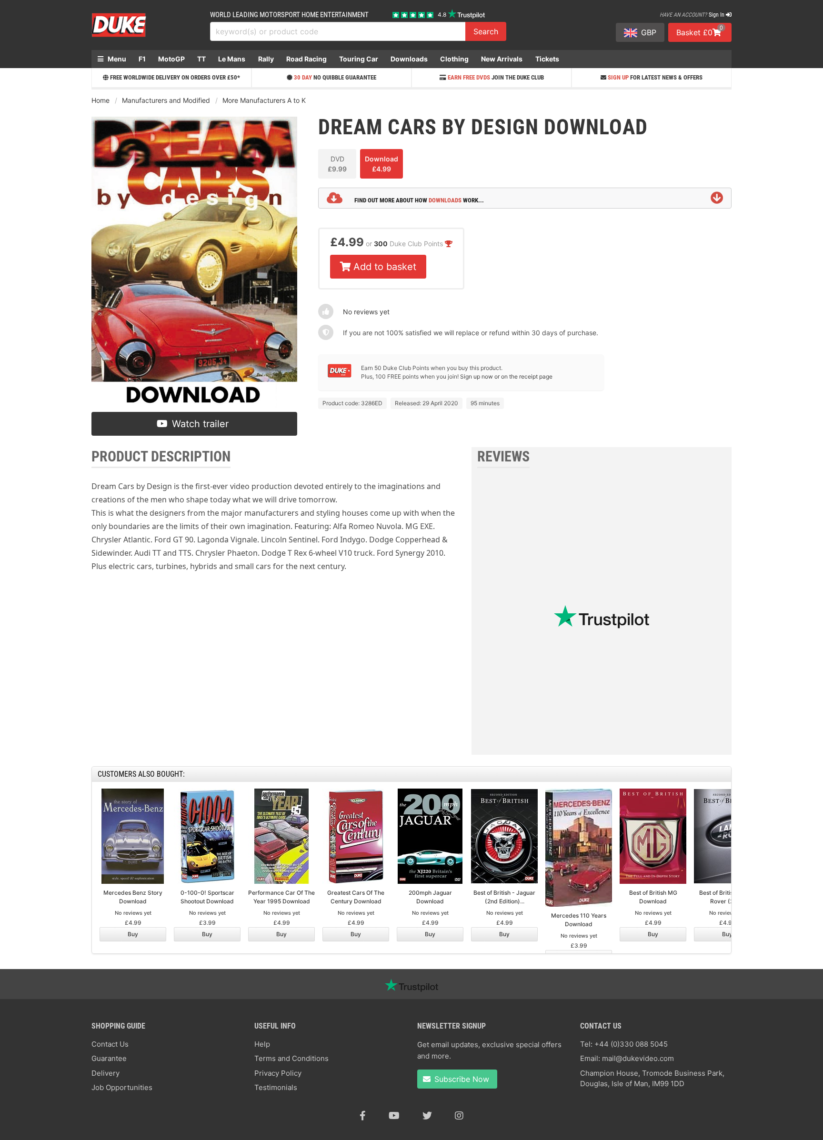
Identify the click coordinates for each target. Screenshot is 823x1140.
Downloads (409, 59)
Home (100, 100)
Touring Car (358, 59)
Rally (266, 59)
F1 (142, 59)
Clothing (454, 59)
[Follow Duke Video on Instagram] (459, 1115)
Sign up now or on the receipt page (506, 376)
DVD (337, 164)
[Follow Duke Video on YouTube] (394, 1115)
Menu (116, 59)
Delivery (105, 1073)
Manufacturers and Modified (166, 100)
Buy (133, 934)
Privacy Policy (277, 1073)
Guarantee (109, 1058)
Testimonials (275, 1087)
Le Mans (231, 59)
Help (262, 1044)
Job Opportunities (121, 1087)
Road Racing (306, 59)
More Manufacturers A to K (264, 100)
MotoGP (171, 59)
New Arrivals (501, 59)
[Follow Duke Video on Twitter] (427, 1115)
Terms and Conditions (291, 1058)
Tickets (547, 59)
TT (201, 59)
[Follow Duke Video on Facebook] (363, 1115)
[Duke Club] (339, 375)
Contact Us (110, 1044)
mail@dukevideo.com (638, 1058)
